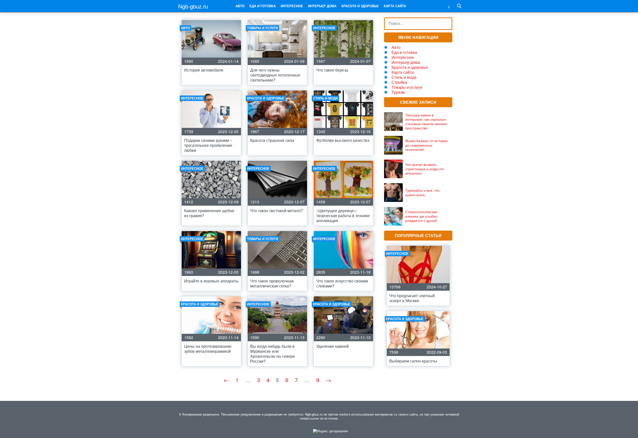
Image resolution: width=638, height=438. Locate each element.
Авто (240, 5)
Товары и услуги (407, 87)
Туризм (398, 92)
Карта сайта (395, 5)
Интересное (292, 5)
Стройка (399, 82)
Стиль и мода (404, 77)
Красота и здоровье (360, 5)
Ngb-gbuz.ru (193, 6)
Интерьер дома (322, 5)
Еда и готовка (262, 5)
